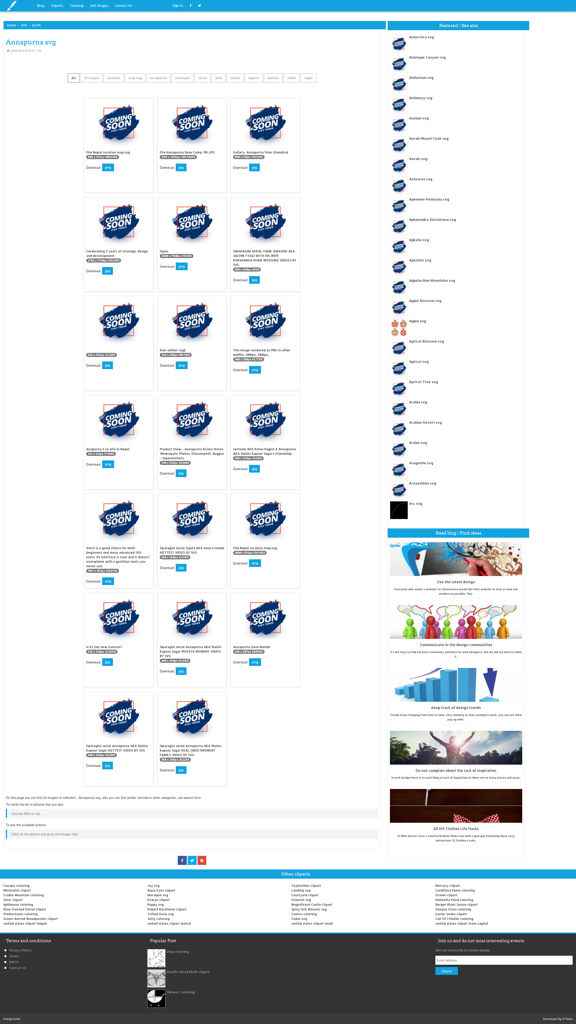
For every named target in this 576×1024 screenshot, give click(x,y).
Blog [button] (40, 5)
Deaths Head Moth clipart (187, 972)
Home (11, 25)
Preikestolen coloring (20, 914)
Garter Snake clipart (451, 914)
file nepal (91, 78)
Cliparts (57, 5)
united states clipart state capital (461, 923)
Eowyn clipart (158, 900)
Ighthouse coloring (18, 904)
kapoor (253, 78)
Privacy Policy (20, 950)
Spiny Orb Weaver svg (309, 909)
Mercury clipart (447, 885)
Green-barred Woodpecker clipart (30, 919)
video (291, 78)
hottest (273, 78)
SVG (24, 25)
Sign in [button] (178, 5)
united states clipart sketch (169, 923)
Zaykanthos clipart (306, 885)
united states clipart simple (25, 923)
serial (202, 78)
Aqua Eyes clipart (161, 890)
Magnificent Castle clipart (311, 904)
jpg (181, 167)
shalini (235, 78)
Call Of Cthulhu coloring (454, 919)
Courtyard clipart (305, 895)
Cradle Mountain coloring (23, 895)
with (218, 78)
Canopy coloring (16, 885)
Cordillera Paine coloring (455, 890)
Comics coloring (304, 914)
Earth (36, 25)
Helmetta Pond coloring (454, 900)
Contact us (17, 968)
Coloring (76, 5)
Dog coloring (177, 951)
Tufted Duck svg (160, 914)
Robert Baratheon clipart (167, 909)
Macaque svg (157, 895)
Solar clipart (12, 900)
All (73, 78)
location (113, 78)
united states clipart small (312, 923)
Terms (14, 956)
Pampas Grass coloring (453, 909)
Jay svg (153, 885)
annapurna (158, 78)
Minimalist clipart (17, 890)
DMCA (13, 962)
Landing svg (300, 890)
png (108, 167)
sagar (308, 78)
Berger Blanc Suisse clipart (456, 904)
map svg (135, 78)
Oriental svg (301, 900)
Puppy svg (155, 904)
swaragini (182, 78)
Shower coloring (180, 992)
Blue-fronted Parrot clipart (24, 909)
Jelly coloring (158, 919)
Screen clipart (446, 895)
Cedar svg (299, 919)
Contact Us (123, 5)
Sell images (99, 5)
